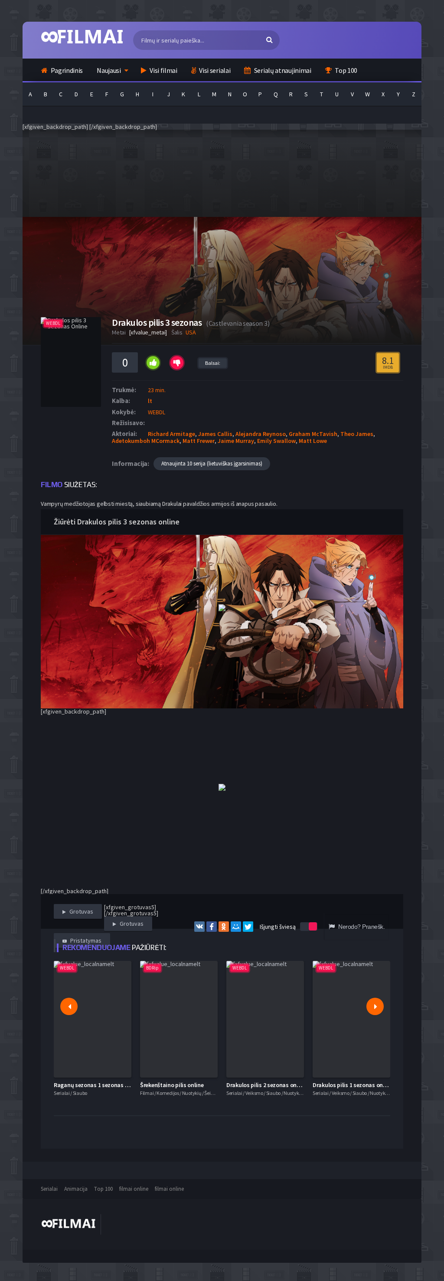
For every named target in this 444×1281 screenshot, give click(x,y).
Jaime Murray (236, 441)
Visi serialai (214, 70)
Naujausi (109, 70)
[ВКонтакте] (199, 926)
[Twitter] (248, 926)
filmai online (133, 1189)
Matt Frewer (199, 441)
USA (191, 332)
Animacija (76, 1189)
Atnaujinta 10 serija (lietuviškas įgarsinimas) (211, 463)
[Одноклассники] (224, 926)
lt (150, 401)
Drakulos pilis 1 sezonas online (352, 1085)
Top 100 (345, 70)
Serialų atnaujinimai (282, 70)
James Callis (215, 434)
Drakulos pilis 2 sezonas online (266, 1085)
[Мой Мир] (236, 926)
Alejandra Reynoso (260, 434)
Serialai (49, 1189)
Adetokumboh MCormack (146, 441)
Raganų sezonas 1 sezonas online (97, 1085)
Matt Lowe (313, 441)
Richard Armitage (171, 434)
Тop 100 (103, 1189)
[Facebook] (211, 926)
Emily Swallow (276, 441)
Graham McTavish (313, 434)
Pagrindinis (66, 70)
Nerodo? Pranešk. (361, 926)
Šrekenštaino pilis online (172, 1085)
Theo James (356, 434)
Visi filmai (162, 70)
